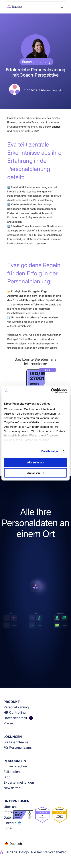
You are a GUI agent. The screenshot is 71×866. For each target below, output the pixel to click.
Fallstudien (12, 772)
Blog (7, 777)
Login (8, 828)
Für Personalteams (18, 747)
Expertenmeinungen (19, 782)
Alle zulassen (35, 462)
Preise (8, 723)
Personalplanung (16, 707)
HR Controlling (15, 712)
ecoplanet (18, 130)
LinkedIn (10, 823)
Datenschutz (13, 817)
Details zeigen (50, 451)
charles (56, 126)
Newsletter (12, 788)
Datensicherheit (15, 718)
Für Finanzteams (16, 742)
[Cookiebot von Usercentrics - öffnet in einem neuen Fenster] (51, 390)
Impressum (12, 812)
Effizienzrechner (16, 766)
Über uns (10, 807)
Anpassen (33, 473)
